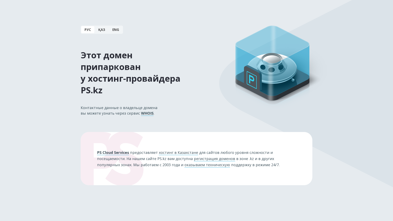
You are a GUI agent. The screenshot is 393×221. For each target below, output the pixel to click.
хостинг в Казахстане (178, 152)
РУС (88, 29)
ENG (115, 29)
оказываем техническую (207, 164)
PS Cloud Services (113, 152)
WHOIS (147, 113)
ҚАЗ (101, 29)
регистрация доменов (214, 158)
